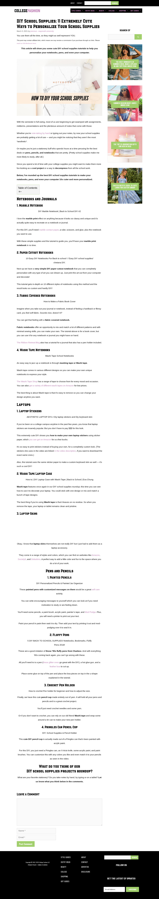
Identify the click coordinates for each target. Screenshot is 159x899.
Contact (79, 3)
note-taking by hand (40, 133)
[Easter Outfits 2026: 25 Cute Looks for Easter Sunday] (125, 202)
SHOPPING (64, 876)
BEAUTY (63, 866)
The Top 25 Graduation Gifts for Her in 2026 (125, 145)
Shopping (122, 10)
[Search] (115, 3)
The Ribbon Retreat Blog (28, 342)
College (112, 10)
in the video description (65, 451)
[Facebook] (122, 3)
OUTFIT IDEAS (65, 862)
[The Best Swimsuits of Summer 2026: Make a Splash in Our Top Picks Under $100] (125, 78)
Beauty (101, 10)
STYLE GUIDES (66, 857)
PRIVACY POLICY (32, 865)
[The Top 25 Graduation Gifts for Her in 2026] (125, 160)
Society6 (22, 559)
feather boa (55, 666)
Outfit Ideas (90, 10)
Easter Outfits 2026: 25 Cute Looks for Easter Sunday (125, 186)
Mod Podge (90, 612)
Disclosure (85, 871)
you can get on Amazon (40, 439)
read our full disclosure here (26, 43)
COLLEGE (64, 871)
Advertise (85, 866)
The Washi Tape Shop (27, 381)
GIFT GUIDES (65, 881)
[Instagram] (132, 3)
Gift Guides (134, 10)
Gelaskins (35, 559)
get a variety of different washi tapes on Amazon (51, 385)
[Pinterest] (137, 3)
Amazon (96, 555)
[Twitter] (127, 3)
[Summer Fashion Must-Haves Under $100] (125, 119)
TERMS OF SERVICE (42, 865)
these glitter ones (51, 662)
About (73, 3)
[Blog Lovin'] (141, 3)
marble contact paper (49, 230)
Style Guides (76, 10)
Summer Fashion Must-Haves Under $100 (124, 104)
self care (96, 589)
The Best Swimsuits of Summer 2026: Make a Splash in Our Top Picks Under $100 (125, 64)
